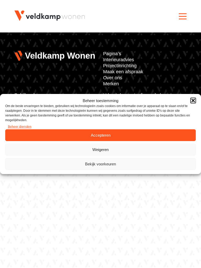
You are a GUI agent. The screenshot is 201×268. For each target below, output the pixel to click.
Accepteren (100, 135)
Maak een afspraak (123, 71)
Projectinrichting (120, 65)
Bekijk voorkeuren (100, 164)
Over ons (112, 77)
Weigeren (100, 149)
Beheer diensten (19, 127)
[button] (193, 100)
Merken (111, 83)
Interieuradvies (118, 59)
